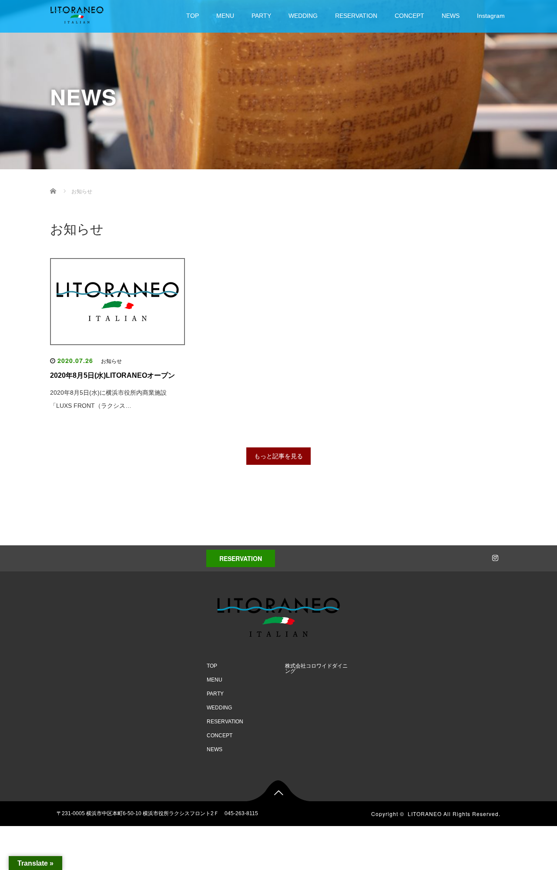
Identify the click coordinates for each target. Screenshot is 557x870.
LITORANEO (425, 813)
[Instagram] (493, 556)
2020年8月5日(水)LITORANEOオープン (112, 375)
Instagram (491, 15)
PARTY (261, 15)
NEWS (451, 15)
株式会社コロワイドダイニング (316, 668)
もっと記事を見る (278, 456)
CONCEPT (409, 15)
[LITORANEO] (77, 14)
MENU (225, 15)
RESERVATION (356, 15)
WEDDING (303, 15)
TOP (192, 15)
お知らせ (111, 361)
